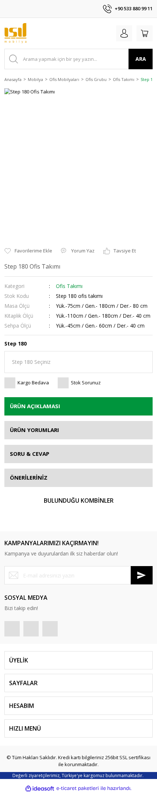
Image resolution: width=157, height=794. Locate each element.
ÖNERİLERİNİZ (28, 477)
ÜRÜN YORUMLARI (34, 429)
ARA (140, 58)
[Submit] (142, 575)
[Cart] (145, 33)
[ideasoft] (39, 788)
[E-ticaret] (77, 788)
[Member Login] (124, 33)
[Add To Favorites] (28, 251)
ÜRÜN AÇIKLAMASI (35, 406)
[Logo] (15, 33)
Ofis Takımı (69, 285)
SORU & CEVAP (29, 453)
